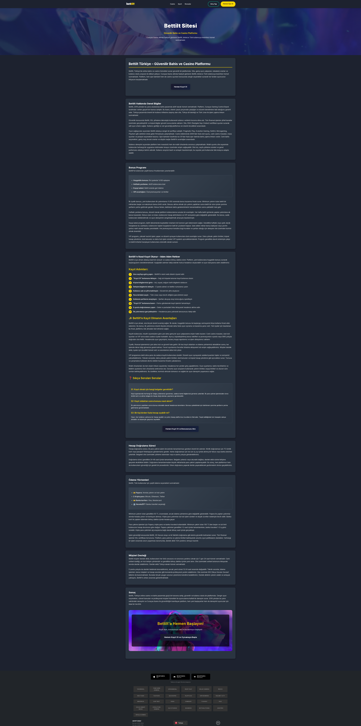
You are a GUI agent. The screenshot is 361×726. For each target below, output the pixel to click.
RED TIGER (140, 695)
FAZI (220, 701)
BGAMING (188, 708)
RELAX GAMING (204, 689)
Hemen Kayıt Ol (180, 87)
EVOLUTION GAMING (156, 708)
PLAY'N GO (188, 695)
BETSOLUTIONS (204, 708)
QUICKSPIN (172, 695)
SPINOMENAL (172, 689)
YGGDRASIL (140, 689)
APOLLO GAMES (141, 714)
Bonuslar (188, 4)
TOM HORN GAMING (156, 689)
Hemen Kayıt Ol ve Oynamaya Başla (180, 637)
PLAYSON (157, 695)
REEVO (220, 689)
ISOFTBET (156, 701)
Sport (180, 4)
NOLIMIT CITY (220, 695)
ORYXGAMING (204, 695)
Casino (172, 4)
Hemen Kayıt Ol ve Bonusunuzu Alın (180, 429)
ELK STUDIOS (172, 708)
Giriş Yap (213, 4)
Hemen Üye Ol (228, 4)
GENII (172, 701)
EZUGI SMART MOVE (140, 708)
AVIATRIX (220, 708)
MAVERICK (140, 701)
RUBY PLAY (188, 689)
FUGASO (204, 701)
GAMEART (188, 701)
